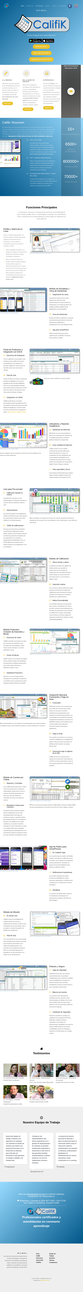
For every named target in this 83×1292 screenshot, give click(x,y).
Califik (38, 1256)
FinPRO (38, 1262)
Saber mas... (7, 103)
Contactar (62, 6)
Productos (29, 6)
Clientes (54, 6)
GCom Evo (39, 1258)
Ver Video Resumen (41, 53)
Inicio (22, 6)
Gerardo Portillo (45, 1280)
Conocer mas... (41, 46)
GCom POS (39, 1260)
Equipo (47, 6)
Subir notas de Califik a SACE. (17, 412)
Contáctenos (53, 1262)
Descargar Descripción (41, 59)
